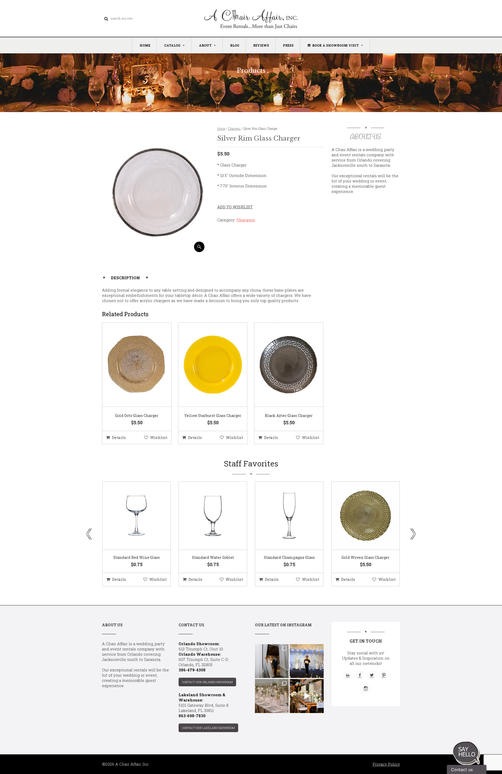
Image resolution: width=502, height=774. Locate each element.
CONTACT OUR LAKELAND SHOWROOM (208, 728)
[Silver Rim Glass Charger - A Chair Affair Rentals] (155, 250)
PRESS (288, 45)
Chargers (234, 128)
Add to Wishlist (235, 206)
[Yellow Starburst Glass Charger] (206, 365)
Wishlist (158, 437)
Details (119, 437)
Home (221, 128)
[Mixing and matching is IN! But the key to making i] (306, 696)
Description (125, 277)
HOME (145, 45)
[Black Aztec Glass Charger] (282, 365)
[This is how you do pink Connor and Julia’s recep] (272, 696)
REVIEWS (261, 45)
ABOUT (205, 45)
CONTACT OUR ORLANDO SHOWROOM (207, 682)
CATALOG (172, 45)
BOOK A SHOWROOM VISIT (335, 45)
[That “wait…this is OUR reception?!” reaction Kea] (272, 661)
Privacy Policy (386, 764)
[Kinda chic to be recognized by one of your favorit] (306, 661)
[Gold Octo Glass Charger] (130, 365)
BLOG (234, 45)
